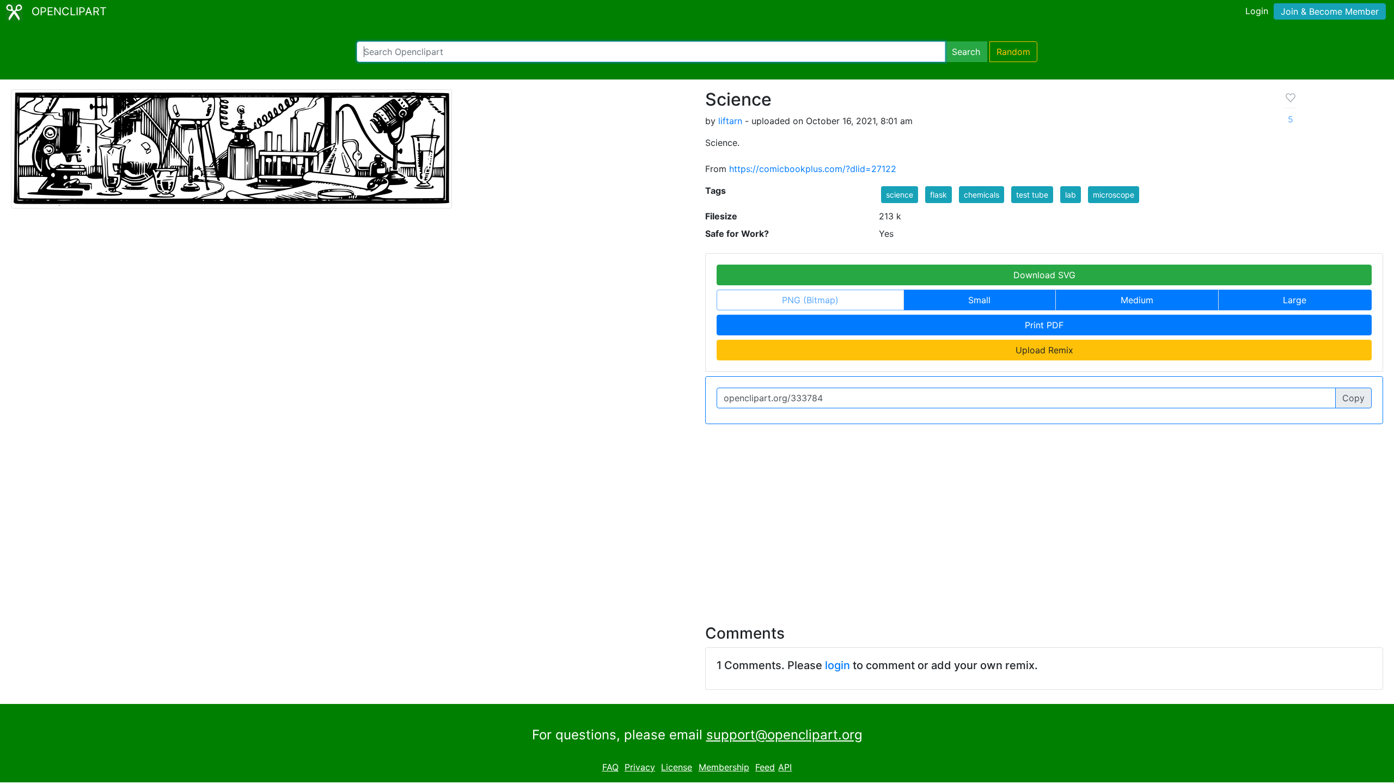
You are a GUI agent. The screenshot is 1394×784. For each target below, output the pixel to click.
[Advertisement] (697, 518)
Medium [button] (1137, 300)
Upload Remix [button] (1044, 350)
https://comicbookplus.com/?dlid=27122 (812, 168)
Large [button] (1294, 300)
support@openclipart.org (784, 735)
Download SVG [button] (1044, 275)
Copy (1353, 398)
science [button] (899, 194)
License (676, 767)
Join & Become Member (1330, 11)
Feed (765, 767)
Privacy (640, 767)
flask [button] (938, 194)
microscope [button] (1113, 194)
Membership (724, 767)
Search (966, 51)
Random (1013, 51)
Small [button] (979, 300)
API (785, 767)
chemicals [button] (981, 194)
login (837, 665)
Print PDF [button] (1044, 325)
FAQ (610, 767)
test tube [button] (1032, 194)
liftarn (730, 120)
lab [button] (1070, 194)
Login (1256, 10)
